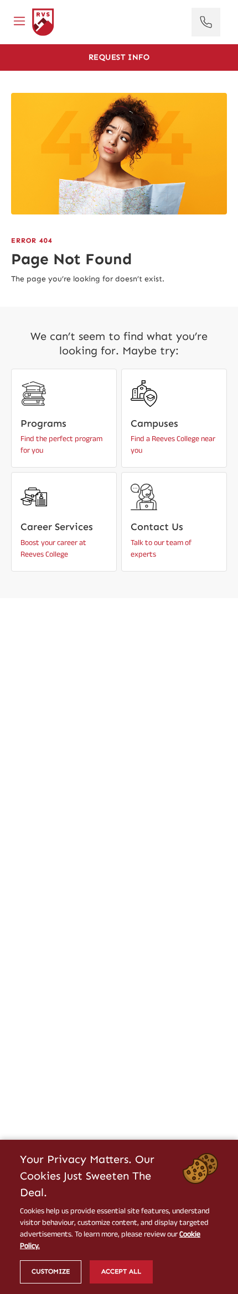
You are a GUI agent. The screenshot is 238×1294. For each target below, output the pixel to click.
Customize (51, 1271)
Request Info (119, 57)
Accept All (121, 1271)
